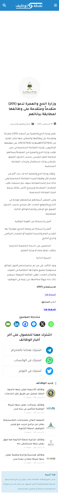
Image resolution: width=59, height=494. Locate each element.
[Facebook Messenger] (34, 324)
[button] (55, 5)
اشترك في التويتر (30, 371)
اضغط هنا (50, 294)
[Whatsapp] (51, 324)
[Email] (8, 324)
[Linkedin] (16, 324)
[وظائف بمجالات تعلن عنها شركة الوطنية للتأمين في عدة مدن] (51, 408)
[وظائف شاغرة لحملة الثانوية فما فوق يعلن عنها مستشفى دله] (51, 443)
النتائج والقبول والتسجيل (20, 124)
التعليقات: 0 (27, 397)
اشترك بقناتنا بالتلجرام (26, 350)
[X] (42, 324)
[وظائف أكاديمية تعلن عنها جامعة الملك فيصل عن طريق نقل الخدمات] (51, 393)
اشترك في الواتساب (27, 360)
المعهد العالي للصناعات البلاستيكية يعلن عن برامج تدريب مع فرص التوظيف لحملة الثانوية (23, 424)
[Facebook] (25, 324)
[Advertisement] (29, 41)
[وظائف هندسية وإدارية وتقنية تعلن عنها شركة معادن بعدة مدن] (51, 458)
